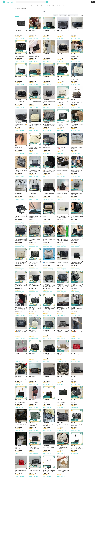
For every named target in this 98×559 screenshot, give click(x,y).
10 (57, 480)
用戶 (54, 11)
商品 (44, 11)
